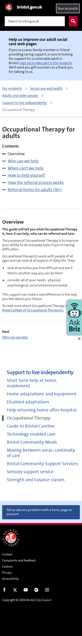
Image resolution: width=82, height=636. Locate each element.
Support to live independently (40, 372)
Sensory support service (30, 472)
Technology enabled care (31, 434)
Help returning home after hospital (41, 410)
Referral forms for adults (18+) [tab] (35, 189)
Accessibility (10, 579)
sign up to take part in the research (46, 63)
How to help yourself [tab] (26, 175)
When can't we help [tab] (26, 168)
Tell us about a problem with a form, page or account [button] (39, 512)
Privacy (7, 572)
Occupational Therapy (28, 418)
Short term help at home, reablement (32, 383)
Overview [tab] (16, 154)
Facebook (4, 590)
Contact (7, 554)
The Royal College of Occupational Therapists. (38, 307)
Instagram (47, 590)
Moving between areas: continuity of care (41, 453)
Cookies (7, 566)
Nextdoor (36, 590)
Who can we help (15, 337)
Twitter (15, 590)
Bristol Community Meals (32, 442)
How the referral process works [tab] (36, 182)
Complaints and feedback (19, 560)
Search (73, 21)
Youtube (26, 590)
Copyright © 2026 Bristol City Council (27, 600)
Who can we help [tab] (23, 161)
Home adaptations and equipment (41, 394)
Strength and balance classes (36, 480)
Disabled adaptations (28, 402)
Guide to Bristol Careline (31, 426)
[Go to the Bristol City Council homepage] (11, 537)
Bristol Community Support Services (42, 463)
